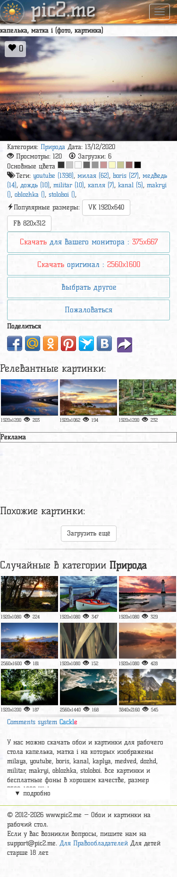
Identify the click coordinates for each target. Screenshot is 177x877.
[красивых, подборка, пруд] (147, 397)
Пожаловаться (88, 309)
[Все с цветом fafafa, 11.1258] (78, 164)
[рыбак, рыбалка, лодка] (147, 641)
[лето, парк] (29, 687)
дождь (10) (35, 185)
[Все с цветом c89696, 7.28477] (103, 164)
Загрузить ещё (88, 533)
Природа (53, 147)
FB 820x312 (29, 223)
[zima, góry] (88, 397)
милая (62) (93, 176)
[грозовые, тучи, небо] (88, 594)
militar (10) (68, 185)
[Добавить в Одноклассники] (50, 343)
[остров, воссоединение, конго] (29, 641)
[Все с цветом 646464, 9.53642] (86, 164)
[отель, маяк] (147, 594)
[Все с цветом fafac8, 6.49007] (112, 164)
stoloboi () (62, 195)
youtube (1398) (53, 176)
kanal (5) (130, 185)
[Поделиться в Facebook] (14, 343)
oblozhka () (30, 195)
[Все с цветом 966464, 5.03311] (129, 164)
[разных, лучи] (88, 687)
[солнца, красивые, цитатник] (29, 594)
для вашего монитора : (89, 241)
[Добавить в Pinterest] (68, 343)
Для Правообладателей (93, 843)
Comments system (42, 722)
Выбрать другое (88, 287)
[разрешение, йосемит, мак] (147, 687)
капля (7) (101, 185)
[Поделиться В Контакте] (104, 343)
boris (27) (126, 176)
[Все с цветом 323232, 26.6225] (61, 164)
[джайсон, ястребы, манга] (29, 397)
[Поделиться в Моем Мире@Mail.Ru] (32, 343)
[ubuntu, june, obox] (88, 641)
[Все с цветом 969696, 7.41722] (95, 164)
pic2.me (63, 11)
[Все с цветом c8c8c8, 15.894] (69, 164)
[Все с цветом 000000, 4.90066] (137, 164)
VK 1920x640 (106, 207)
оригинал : (88, 264)
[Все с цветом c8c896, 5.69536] (120, 164)
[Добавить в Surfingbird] (86, 343)
